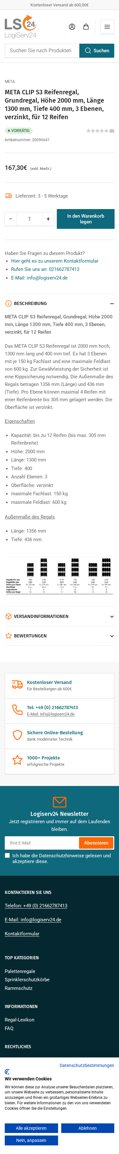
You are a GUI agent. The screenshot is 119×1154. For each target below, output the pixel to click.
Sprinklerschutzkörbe (27, 980)
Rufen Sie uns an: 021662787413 (45, 269)
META (10, 81)
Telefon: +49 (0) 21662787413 (36, 906)
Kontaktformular (22, 934)
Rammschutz (18, 988)
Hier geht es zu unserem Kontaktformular (54, 261)
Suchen (101, 51)
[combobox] (59, 51)
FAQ (9, 1028)
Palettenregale (20, 971)
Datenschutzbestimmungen (87, 1065)
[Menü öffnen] (107, 27)
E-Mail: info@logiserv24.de (39, 278)
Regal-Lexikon (19, 1020)
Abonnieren (96, 843)
